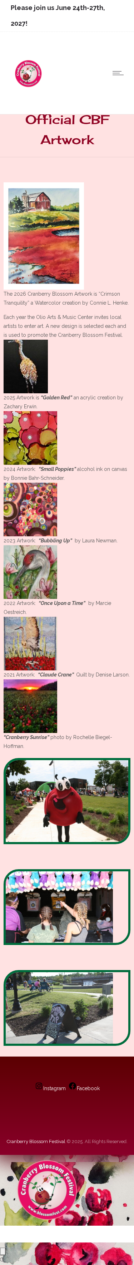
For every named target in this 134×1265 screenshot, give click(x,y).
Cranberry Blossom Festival (36, 1141)
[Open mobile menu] (120, 73)
